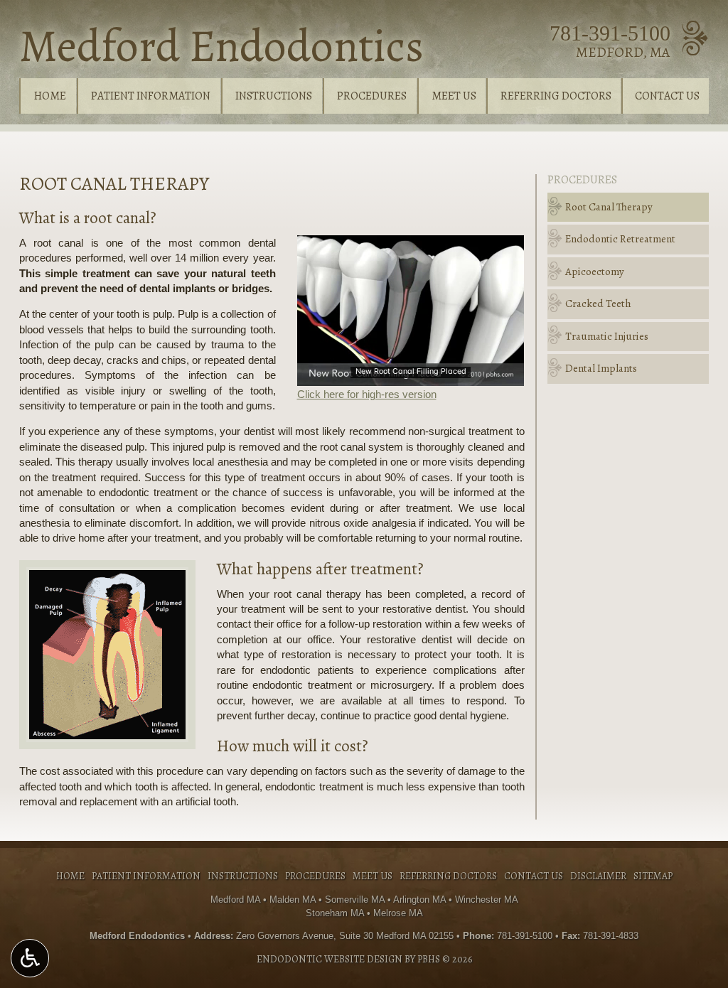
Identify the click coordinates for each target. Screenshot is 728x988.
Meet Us (454, 96)
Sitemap (653, 876)
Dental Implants (601, 368)
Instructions (273, 96)
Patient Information (150, 96)
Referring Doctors (555, 96)
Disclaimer (598, 876)
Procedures (372, 96)
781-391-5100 (610, 33)
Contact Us (667, 96)
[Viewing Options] (30, 958)
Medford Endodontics (221, 46)
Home (50, 96)
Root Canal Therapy (609, 207)
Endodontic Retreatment (620, 239)
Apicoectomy (594, 271)
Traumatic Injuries (606, 336)
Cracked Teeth (598, 303)
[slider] (409, 375)
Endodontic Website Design (329, 959)
